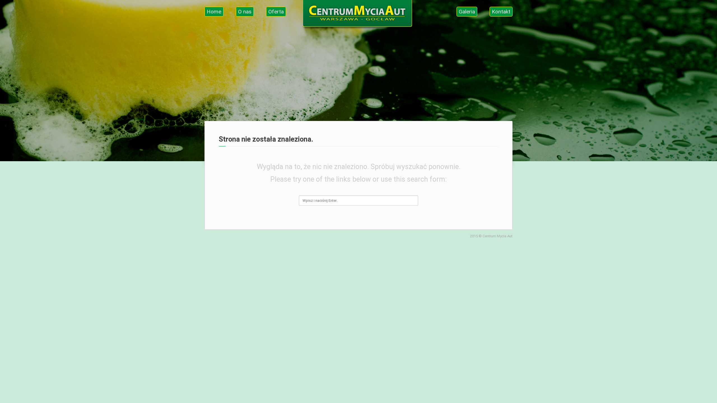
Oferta (276, 11)
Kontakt (501, 11)
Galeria (467, 11)
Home (214, 11)
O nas (245, 11)
